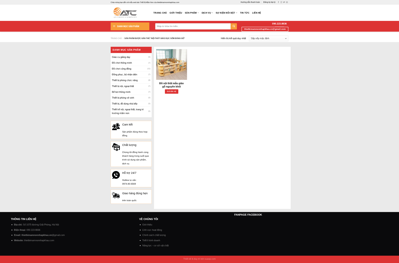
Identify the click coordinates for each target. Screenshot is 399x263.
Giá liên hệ (171, 91)
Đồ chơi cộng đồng (121, 68)
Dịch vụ (206, 13)
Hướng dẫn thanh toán (250, 2)
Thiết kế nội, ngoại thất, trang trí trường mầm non (128, 111)
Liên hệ (256, 13)
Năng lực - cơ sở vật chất (155, 245)
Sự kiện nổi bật (225, 13)
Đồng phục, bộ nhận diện (124, 74)
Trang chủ (160, 13)
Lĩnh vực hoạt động (152, 230)
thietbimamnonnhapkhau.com (39, 240)
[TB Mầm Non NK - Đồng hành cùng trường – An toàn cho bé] (130, 13)
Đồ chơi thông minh (122, 62)
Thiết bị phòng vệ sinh (123, 97)
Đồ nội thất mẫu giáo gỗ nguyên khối (171, 85)
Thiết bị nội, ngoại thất (123, 86)
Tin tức (244, 13)
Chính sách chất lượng (154, 235)
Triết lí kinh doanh (151, 240)
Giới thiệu (176, 13)
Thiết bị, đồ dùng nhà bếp (124, 103)
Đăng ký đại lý (269, 2)
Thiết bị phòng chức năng (125, 80)
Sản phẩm (191, 13)
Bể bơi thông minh (121, 92)
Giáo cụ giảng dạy (121, 57)
